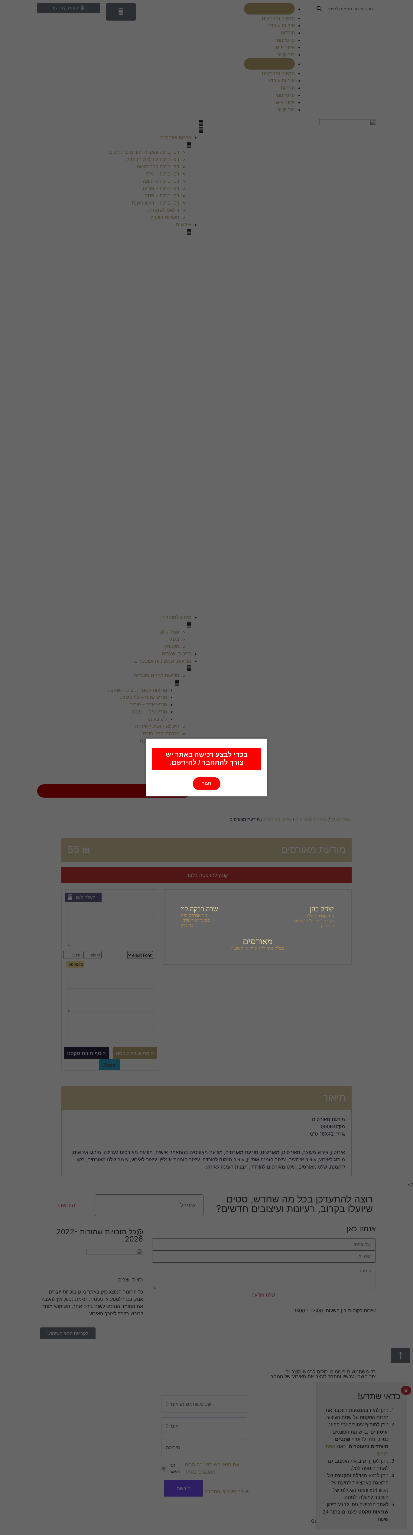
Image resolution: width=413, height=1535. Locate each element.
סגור (206, 783)
